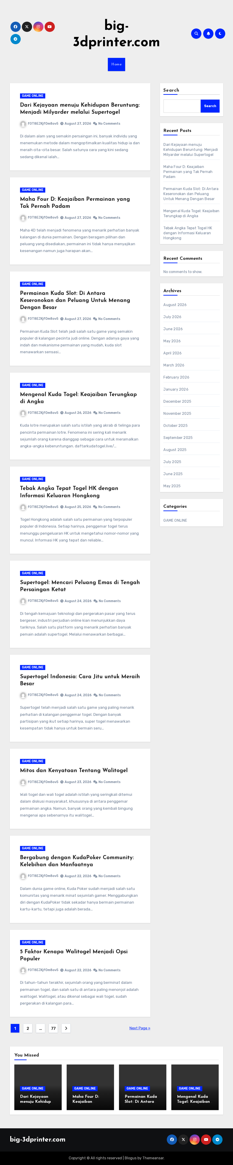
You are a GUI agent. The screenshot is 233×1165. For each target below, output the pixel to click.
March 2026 (173, 365)
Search (171, 90)
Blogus (131, 1158)
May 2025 (171, 486)
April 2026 (172, 353)
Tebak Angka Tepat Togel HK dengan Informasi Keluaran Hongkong (187, 233)
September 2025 (177, 438)
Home (116, 64)
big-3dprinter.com (38, 1139)
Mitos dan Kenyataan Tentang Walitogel (74, 770)
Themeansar (153, 1158)
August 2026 (175, 305)
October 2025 (175, 425)
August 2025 (174, 450)
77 (53, 1028)
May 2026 (172, 341)
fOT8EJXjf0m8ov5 (43, 124)
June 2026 (173, 329)
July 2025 (172, 462)
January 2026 (175, 389)
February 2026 (176, 377)
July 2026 (172, 317)
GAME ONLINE (32, 96)
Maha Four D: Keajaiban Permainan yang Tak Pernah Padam (188, 172)
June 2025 (172, 474)
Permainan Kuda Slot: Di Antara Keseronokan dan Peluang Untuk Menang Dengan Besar (75, 300)
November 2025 (177, 413)
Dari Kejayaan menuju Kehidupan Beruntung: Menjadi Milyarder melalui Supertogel (190, 149)
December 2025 (177, 401)
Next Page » (139, 1028)
